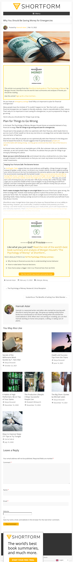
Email (5, 501)
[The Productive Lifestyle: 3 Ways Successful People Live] (34, 373)
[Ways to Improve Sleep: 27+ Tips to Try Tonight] (12, 412)
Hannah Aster (21, 27)
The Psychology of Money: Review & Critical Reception (26, 288)
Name (6, 490)
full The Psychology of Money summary (39, 257)
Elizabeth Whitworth (34, 402)
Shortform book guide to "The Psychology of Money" (48, 88)
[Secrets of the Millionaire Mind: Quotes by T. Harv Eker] (12, 333)
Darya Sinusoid (10, 363)
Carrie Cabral (9, 439)
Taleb (16, 168)
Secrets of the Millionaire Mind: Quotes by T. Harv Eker (12, 357)
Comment (7, 462)
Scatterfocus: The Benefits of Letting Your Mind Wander (46, 297)
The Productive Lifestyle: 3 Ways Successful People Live (34, 396)
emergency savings (21, 101)
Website (6, 511)
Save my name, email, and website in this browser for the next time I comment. (31, 520)
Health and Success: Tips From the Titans (60, 356)
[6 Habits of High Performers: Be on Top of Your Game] (12, 373)
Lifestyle (39, 280)
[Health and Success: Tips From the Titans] (61, 333)
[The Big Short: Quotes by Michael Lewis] (61, 373)
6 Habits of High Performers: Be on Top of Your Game (12, 396)
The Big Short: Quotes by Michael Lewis (60, 395)
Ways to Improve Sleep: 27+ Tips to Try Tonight (12, 435)
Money (45, 280)
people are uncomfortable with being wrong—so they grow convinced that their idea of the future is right (35, 143)
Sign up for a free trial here (26, 96)
